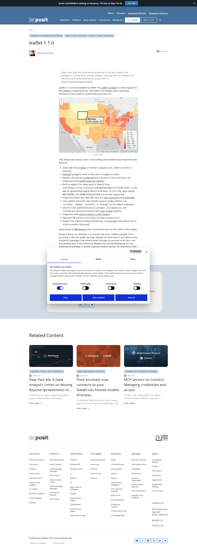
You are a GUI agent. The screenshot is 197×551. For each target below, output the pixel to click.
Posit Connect (55, 464)
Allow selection (98, 298)
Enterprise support (115, 505)
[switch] (85, 288)
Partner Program (138, 460)
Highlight (67, 174)
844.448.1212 (157, 520)
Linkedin (159, 540)
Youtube (137, 540)
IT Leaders (33, 489)
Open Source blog (78, 515)
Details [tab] (98, 259)
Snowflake (135, 469)
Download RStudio (137, 13)
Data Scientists (35, 478)
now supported (111, 197)
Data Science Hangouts (116, 483)
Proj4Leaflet (129, 197)
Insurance (33, 464)
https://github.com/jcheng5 (92, 304)
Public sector (34, 473)
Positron (74, 460)
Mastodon (148, 540)
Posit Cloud (54, 475)
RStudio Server (76, 469)
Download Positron (158, 13)
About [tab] (132, 259)
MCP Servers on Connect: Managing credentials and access (145, 384)
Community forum (119, 511)
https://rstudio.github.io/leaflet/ (77, 81)
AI (71, 482)
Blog (31, 30)
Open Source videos (75, 510)
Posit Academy (35, 498)
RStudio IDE (75, 464)
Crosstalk (112, 221)
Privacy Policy (58, 543)
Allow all (131, 298)
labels (83, 167)
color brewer (106, 211)
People (73, 493)
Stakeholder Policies (157, 485)
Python (73, 478)
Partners (121, 13)
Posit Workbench (57, 460)
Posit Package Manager (56, 470)
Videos (114, 473)
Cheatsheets (75, 504)
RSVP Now (131, 3)
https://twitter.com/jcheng (86, 304)
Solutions (64, 20)
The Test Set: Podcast (116, 490)
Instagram (154, 540)
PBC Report (157, 471)
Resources (118, 20)
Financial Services (36, 460)
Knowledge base (118, 515)
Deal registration (138, 464)
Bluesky (165, 540)
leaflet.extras (65, 246)
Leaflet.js (67, 90)
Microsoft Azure (138, 491)
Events (114, 478)
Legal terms (157, 480)
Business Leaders (36, 493)
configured (88, 177)
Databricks (136, 473)
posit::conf (115, 495)
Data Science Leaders (34, 483)
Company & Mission (157, 461)
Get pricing (54, 499)
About (111, 13)
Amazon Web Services (137, 485)
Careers (155, 466)
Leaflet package (108, 87)
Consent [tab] (64, 259)
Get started (132, 20)
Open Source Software (75, 488)
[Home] (39, 20)
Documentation (117, 500)
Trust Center (157, 491)
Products (76, 20)
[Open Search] (160, 20)
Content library (117, 464)
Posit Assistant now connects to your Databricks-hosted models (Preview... (98, 387)
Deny (66, 298)
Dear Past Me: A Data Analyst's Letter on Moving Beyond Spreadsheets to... (50, 384)
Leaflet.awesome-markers (91, 181)
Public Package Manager (56, 487)
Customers (104, 20)
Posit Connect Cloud (55, 481)
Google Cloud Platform (137, 496)
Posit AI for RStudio (54, 494)
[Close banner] (146, 251)
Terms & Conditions (37, 543)
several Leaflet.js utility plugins (94, 214)
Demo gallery (148, 20)
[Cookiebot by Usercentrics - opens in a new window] (131, 251)
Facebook (142, 540)
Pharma (32, 469)
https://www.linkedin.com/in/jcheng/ (80, 304)
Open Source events (75, 499)
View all (32, 503)
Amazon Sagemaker (136, 479)
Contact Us (158, 503)
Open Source (90, 20)
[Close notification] (194, 3)
